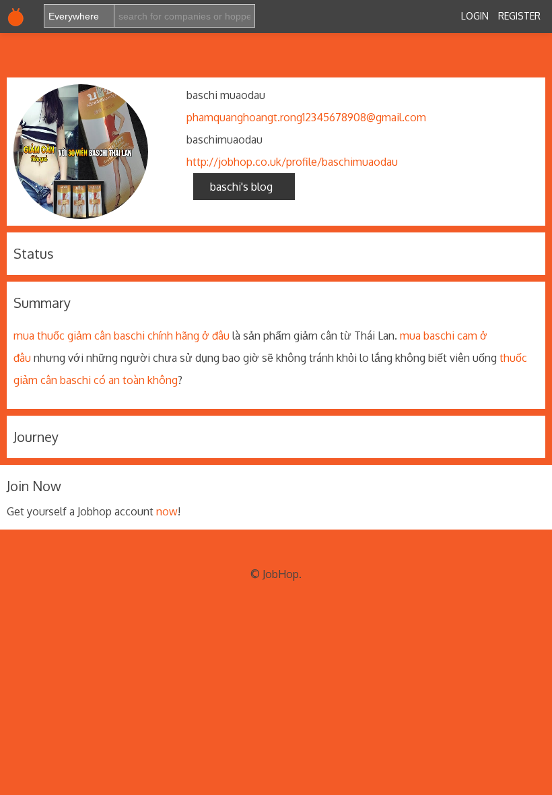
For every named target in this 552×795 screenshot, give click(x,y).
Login (475, 16)
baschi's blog (244, 186)
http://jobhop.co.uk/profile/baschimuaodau (292, 161)
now (167, 511)
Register (519, 16)
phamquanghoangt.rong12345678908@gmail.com (306, 117)
